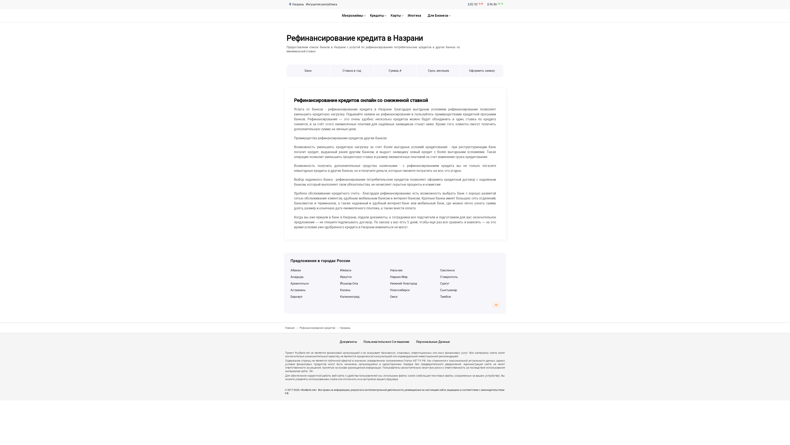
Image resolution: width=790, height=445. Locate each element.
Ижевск (345, 270)
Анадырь (297, 277)
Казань (345, 290)
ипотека (414, 16)
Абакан (295, 270)
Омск (394, 297)
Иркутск (346, 277)
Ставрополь (449, 277)
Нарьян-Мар (399, 277)
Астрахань (298, 290)
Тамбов (445, 297)
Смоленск (447, 270)
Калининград (349, 297)
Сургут (444, 283)
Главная (290, 327)
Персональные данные (433, 341)
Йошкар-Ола (349, 283)
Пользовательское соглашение (386, 341)
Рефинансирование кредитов (317, 327)
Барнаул (296, 297)
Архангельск (299, 283)
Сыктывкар (448, 290)
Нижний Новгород (403, 283)
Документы (348, 341)
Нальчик (396, 270)
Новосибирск (400, 290)
